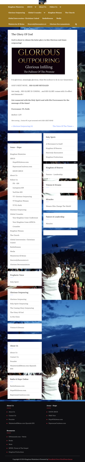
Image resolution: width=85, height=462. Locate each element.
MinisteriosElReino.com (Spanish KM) (22, 423)
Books (11, 440)
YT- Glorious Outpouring (22, 196)
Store (10, 444)
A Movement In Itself (54, 144)
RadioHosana (47, 18)
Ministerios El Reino (16, 24)
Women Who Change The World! (58, 206)
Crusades (16, 226)
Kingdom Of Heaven (54, 148)
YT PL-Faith (17, 205)
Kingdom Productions (54, 157)
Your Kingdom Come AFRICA (24, 222)
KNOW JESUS (18, 171)
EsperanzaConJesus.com (22, 166)
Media (58, 18)
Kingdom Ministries (16, 7)
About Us (42, 7)
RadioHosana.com (17, 386)
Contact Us (14, 357)
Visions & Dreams (17, 327)
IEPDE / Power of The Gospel (18, 448)
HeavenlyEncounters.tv (37, 24)
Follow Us (53, 7)
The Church (70, 12)
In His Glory (15, 317)
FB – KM (16, 183)
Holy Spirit (14, 282)
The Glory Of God (17, 312)
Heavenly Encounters (54, 153)
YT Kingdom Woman (21, 201)
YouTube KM (17, 192)
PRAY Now (52, 415)
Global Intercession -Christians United (23, 18)
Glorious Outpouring (16, 12)
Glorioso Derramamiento (60, 24)
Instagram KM (18, 188)
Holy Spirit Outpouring (19, 303)
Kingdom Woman (55, 12)
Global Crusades (34, 12)
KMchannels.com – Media (17, 437)
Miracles (49, 223)
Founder (13, 361)
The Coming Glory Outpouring (22, 308)
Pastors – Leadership (54, 174)
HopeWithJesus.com (21, 162)
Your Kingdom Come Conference (25, 218)
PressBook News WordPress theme (60, 459)
